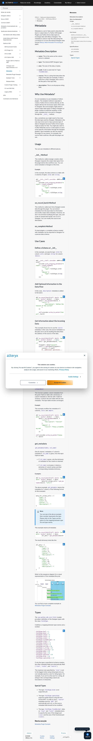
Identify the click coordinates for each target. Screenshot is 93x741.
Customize (32, 382)
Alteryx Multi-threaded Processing (50, 42)
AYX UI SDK (8, 53)
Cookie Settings (73, 377)
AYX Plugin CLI (9, 50)
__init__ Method (75, 24)
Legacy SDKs (8, 92)
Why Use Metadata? (76, 19)
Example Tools (10, 78)
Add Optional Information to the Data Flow (80, 38)
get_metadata (75, 51)
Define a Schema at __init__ (79, 35)
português (66, 737)
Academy (47, 2)
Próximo (63, 733)
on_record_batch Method (78, 26)
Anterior (29, 733)
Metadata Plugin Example (13, 74)
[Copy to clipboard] (64, 179)
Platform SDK (7, 43)
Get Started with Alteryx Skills (11, 34)
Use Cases (73, 32)
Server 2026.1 (5, 19)
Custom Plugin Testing (11, 85)
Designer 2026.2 (5, 15)
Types (71, 55)
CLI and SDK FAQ (9, 88)
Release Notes (10, 81)
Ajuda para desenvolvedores (9, 31)
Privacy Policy (64, 369)
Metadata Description (76, 17)
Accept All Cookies (60, 382)
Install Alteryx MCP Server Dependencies (10, 39)
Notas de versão (5, 12)
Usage (72, 21)
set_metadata (75, 49)
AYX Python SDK (9, 57)
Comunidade (57, 2)
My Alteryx (68, 2)
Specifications (74, 46)
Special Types (75, 58)
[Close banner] (84, 355)
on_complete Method (77, 28)
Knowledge (37, 2)
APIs (4, 95)
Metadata (9, 71)
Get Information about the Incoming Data (81, 42)
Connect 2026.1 (5, 22)
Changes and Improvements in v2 (11, 66)
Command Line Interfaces (10, 98)
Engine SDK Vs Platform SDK (13, 61)
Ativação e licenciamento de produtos (9, 26)
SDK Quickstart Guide (11, 46)
